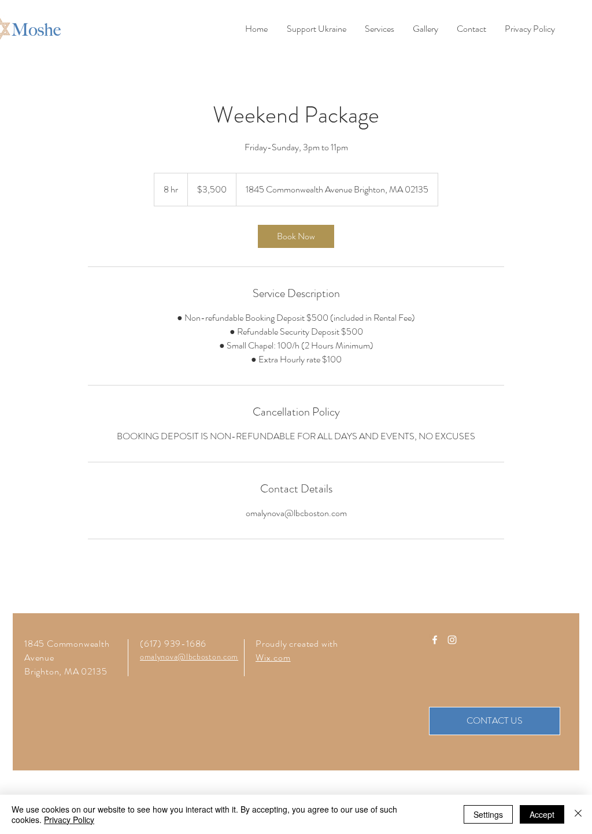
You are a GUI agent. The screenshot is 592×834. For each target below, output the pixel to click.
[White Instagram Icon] (452, 640)
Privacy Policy (69, 819)
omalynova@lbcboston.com (189, 656)
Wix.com (273, 657)
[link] (296, 236)
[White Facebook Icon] (435, 640)
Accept (542, 814)
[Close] (578, 814)
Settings (488, 814)
